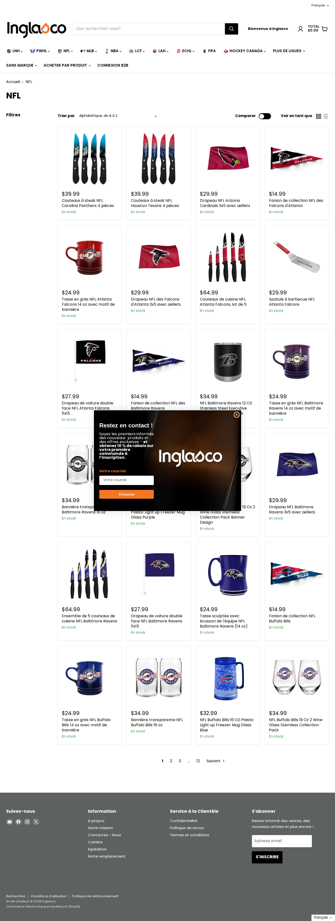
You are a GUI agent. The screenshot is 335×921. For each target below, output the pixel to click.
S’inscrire (126, 494)
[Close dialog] (236, 414)
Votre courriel (112, 471)
